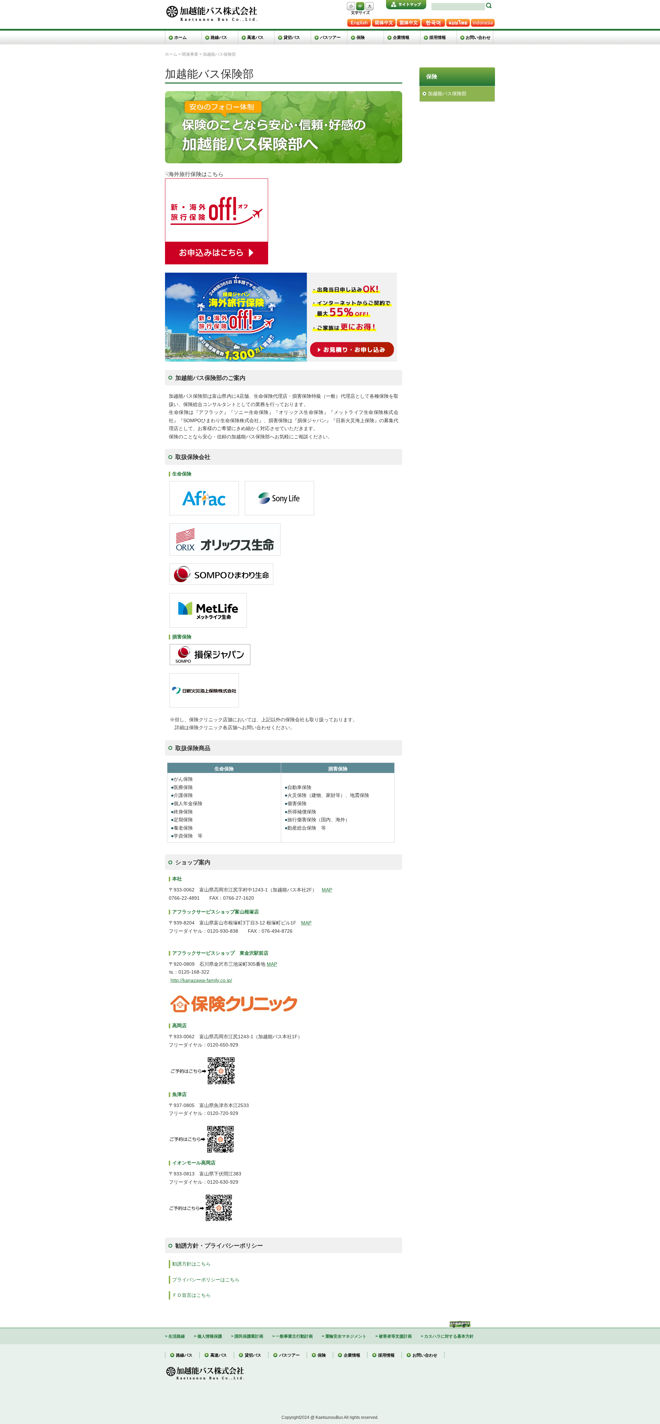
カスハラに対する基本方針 (449, 1336)
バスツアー (330, 37)
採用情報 (437, 37)
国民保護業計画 (248, 1336)
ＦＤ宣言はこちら (191, 1295)
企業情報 (401, 37)
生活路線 (176, 1336)
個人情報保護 (209, 1336)
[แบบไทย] (458, 21)
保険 (360, 37)
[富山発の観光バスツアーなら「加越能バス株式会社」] (211, 8)
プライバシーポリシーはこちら (206, 1279)
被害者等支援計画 (395, 1336)
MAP (327, 889)
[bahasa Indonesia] (482, 21)
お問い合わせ (478, 37)
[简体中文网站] (383, 21)
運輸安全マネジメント (345, 1336)
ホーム (180, 37)
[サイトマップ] (406, 4)
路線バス (219, 37)
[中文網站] (408, 21)
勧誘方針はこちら (191, 1264)
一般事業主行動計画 (294, 1336)
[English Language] (358, 21)
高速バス (255, 37)
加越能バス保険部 (447, 93)
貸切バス (292, 37)
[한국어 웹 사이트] (433, 21)
